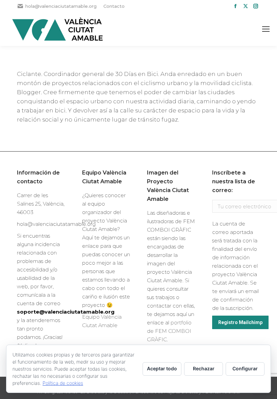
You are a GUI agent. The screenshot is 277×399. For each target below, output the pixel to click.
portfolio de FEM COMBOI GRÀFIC (169, 331)
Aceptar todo (162, 368)
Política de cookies (63, 383)
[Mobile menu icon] (265, 29)
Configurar (245, 368)
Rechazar (204, 368)
